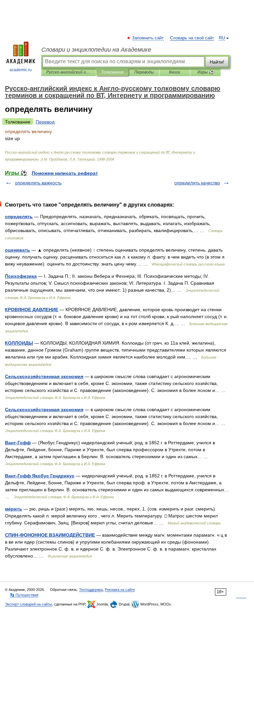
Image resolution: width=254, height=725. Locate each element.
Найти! (217, 62)
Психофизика (21, 276)
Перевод (45, 121)
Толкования (112, 72)
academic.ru (21, 70)
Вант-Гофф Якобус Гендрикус (39, 475)
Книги (174, 72)
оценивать (17, 250)
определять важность (38, 182)
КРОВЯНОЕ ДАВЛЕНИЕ (31, 309)
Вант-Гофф (18, 442)
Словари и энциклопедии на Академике (96, 49)
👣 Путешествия (24, 595)
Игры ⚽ (205, 72)
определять (19, 216)
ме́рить (13, 508)
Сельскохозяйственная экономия (44, 376)
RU (222, 38)
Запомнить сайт (148, 38)
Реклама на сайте (120, 590)
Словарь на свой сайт (192, 38)
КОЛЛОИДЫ (19, 343)
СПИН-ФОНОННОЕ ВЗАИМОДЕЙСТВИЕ (50, 535)
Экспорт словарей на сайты (28, 604)
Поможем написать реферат (65, 173)
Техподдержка (91, 590)
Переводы (144, 72)
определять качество (197, 182)
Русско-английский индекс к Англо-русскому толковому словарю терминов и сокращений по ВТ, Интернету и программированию (68, 72)
